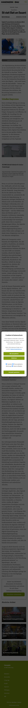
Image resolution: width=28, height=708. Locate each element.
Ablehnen (14, 358)
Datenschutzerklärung (16, 349)
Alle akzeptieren (14, 353)
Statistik (9, 364)
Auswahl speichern (14, 372)
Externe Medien (17, 366)
